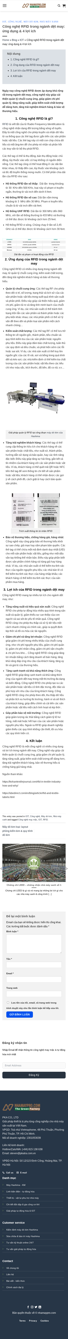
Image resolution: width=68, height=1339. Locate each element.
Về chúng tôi (12, 1268)
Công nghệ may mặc (27, 819)
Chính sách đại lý (15, 1287)
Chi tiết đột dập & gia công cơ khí (23, 1204)
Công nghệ (15, 22)
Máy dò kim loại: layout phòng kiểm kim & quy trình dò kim (17, 830)
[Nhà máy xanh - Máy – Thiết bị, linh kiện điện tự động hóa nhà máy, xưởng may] (34, 5)
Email (10, 973)
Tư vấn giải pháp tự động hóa (21, 1249)
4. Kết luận (16, 76)
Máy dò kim (31, 22)
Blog (14, 40)
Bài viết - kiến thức (15, 1281)
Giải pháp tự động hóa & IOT (20, 1211)
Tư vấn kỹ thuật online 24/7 (20, 1242)
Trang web (12, 988)
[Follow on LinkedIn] (40, 1307)
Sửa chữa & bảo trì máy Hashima (23, 1236)
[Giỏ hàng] (64, 5)
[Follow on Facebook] (28, 1307)
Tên (9, 959)
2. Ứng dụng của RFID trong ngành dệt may (34, 65)
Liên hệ (10, 1274)
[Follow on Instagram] (32, 1307)
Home (5, 40)
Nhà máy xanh (49, 22)
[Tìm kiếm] (59, 6)
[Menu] (4, 5)
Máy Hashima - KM (15, 1185)
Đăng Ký (34, 1075)
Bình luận (12, 931)
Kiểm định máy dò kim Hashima (22, 1229)
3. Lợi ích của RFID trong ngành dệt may (33, 70)
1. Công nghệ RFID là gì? (24, 59)
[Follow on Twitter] (36, 1307)
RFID (5, 124)
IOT (4, 22)
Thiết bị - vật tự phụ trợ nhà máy (22, 1198)
